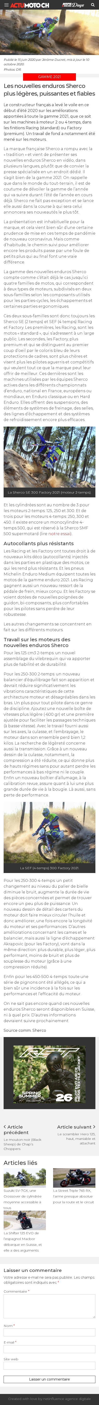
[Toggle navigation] (8, 5)
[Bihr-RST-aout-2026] (49, 1074)
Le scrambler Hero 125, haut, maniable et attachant (76, 1138)
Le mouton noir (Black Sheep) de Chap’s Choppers (22, 1144)
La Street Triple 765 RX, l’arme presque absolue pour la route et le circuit (73, 1196)
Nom (9, 1326)
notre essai (59, 533)
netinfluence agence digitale (67, 1399)
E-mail (10, 1342)
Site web (11, 1359)
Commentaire (16, 1291)
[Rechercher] (93, 5)
